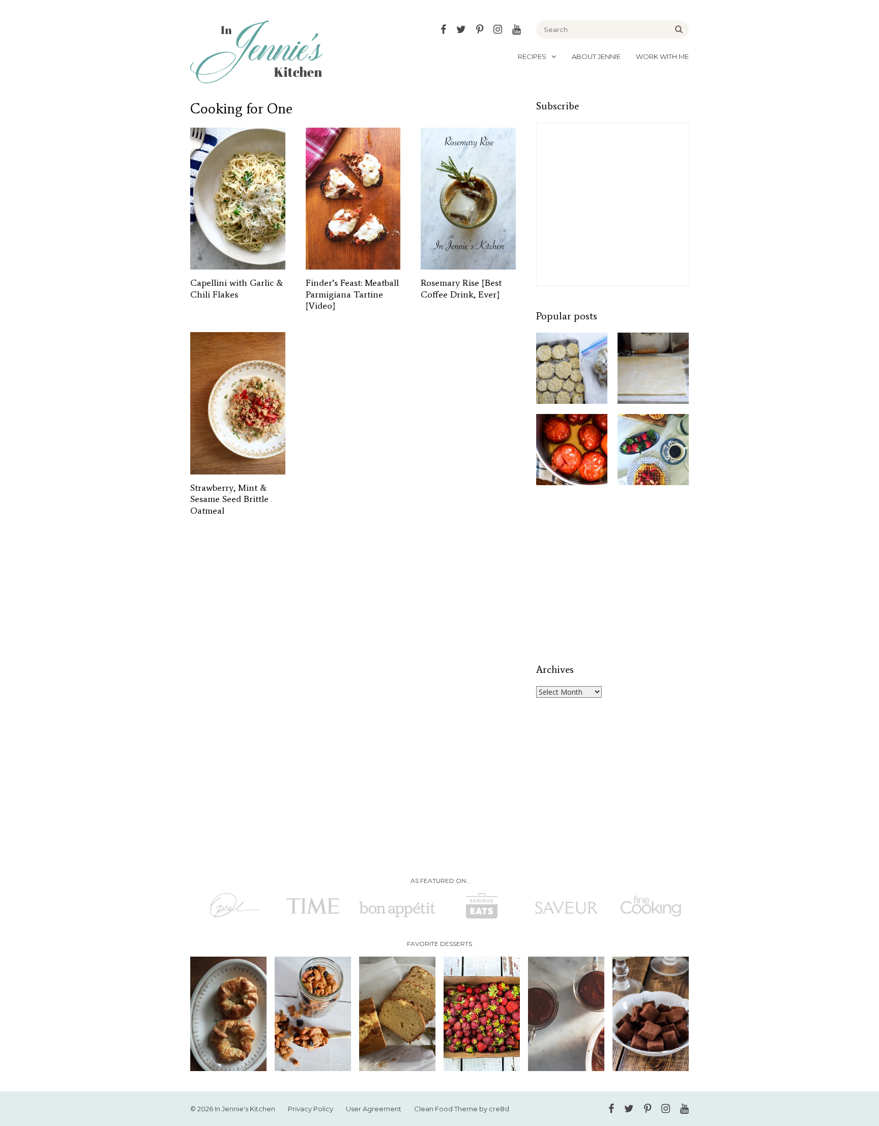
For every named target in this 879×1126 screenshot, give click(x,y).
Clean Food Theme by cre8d (461, 1109)
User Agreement (373, 1109)
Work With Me (662, 56)
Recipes (532, 56)
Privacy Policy (310, 1109)
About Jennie (596, 56)
